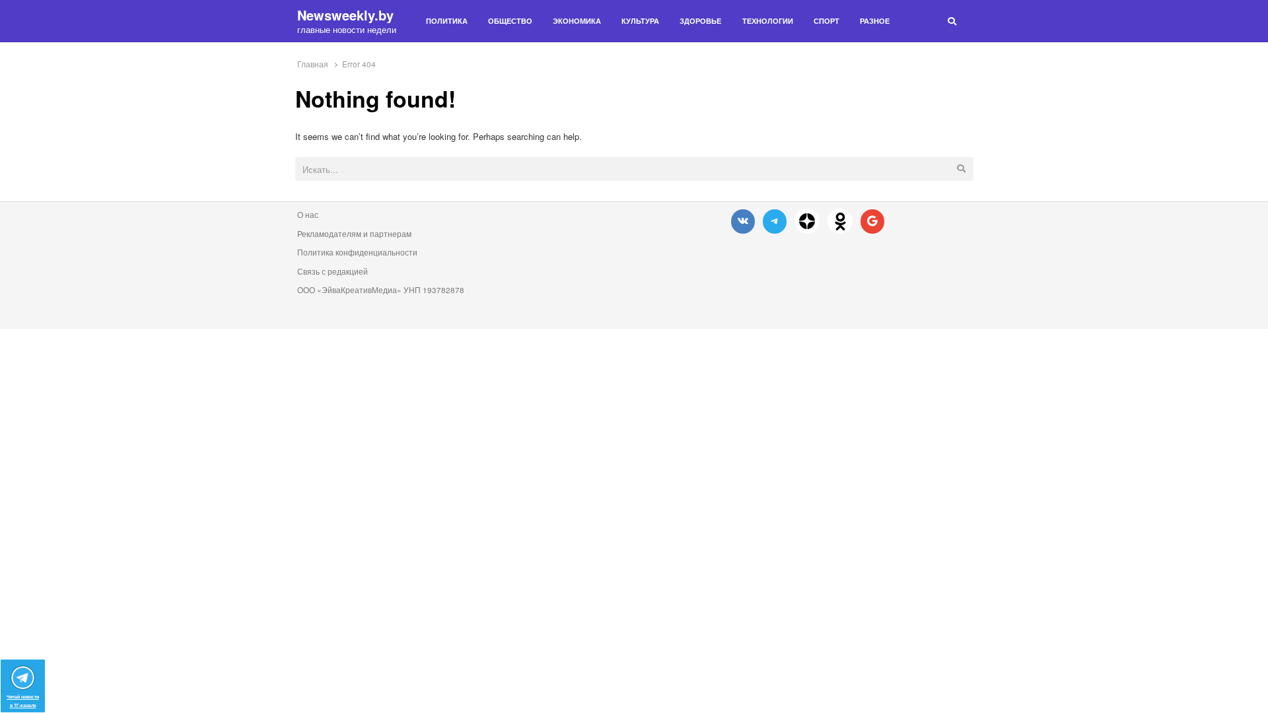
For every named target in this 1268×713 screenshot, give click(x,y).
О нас (307, 214)
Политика (447, 21)
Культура (640, 21)
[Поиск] (952, 21)
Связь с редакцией (332, 271)
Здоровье (700, 21)
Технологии (767, 21)
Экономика (577, 21)
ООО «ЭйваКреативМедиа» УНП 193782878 (380, 290)
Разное (875, 21)
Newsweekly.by (345, 15)
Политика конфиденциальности (357, 252)
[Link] (807, 221)
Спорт (826, 21)
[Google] (872, 221)
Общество (510, 21)
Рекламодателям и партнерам (354, 233)
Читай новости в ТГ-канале (23, 700)
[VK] (743, 221)
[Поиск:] (634, 170)
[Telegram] (775, 221)
